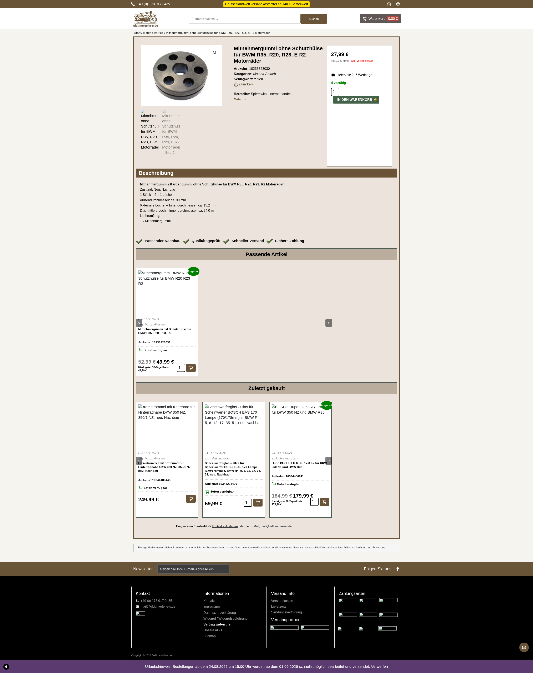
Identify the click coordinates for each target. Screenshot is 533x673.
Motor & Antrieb (153, 32)
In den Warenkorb (354, 99)
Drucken (245, 84)
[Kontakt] (390, 4)
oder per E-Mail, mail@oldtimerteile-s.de (252, 526)
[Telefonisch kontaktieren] (133, 4)
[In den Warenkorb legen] (191, 368)
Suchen (314, 18)
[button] (215, 52)
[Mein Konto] (399, 4)
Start (137, 32)
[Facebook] (398, 569)
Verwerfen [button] (379, 666)
